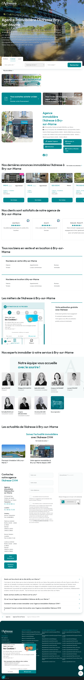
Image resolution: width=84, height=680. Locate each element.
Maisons (8, 265)
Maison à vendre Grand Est (28, 642)
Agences (8, 617)
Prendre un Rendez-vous (72, 150)
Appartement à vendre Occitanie (49, 654)
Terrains (8, 267)
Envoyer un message (69, 142)
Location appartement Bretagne (69, 639)
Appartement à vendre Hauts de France (51, 647)
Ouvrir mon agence (6, 642)
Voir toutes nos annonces (73, 165)
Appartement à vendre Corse (48, 661)
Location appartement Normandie (70, 641)
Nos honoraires (10, 557)
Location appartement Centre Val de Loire (71, 651)
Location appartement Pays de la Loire (71, 656)
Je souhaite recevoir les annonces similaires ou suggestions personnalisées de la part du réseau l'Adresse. (40, 498)
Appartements (34, 265)
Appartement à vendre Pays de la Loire (51, 656)
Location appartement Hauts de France (71, 647)
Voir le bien (13, 200)
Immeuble (57, 267)
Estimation (50, 146)
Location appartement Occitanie (69, 654)
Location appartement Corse (68, 661)
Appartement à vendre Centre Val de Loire (51, 651)
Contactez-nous (5, 640)
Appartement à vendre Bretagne (49, 639)
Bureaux (56, 265)
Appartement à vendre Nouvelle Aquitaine (51, 643)
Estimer (5, 59)
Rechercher (74, 65)
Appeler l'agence (52, 141)
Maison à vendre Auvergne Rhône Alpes (31, 632)
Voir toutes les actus (41, 441)
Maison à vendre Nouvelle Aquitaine (30, 640)
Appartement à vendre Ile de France (50, 649)
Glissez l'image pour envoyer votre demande (70, 497)
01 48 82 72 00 (9, 510)
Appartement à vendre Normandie (50, 641)
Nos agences (5, 637)
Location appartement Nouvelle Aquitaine (71, 643)
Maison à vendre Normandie (28, 638)
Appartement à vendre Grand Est (49, 645)
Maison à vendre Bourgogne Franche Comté (32, 634)
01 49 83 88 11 (9, 504)
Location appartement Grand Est (69, 645)
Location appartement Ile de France (70, 649)
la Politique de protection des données (40, 520)
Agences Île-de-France (19, 617)
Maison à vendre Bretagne (28, 636)
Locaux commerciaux (36, 267)
